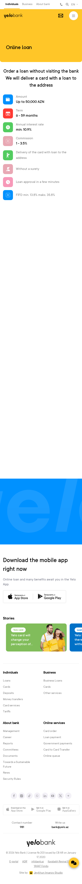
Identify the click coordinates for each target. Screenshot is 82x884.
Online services (54, 723)
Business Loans (52, 681)
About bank (43, 4)
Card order (50, 731)
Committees (10, 750)
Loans (6, 681)
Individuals (11, 4)
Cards (6, 687)
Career (7, 737)
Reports (8, 743)
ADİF (24, 861)
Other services (52, 693)
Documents (10, 756)
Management (11, 731)
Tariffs (6, 711)
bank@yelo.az (60, 827)
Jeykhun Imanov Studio (48, 873)
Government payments (57, 743)
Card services (11, 705)
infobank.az (37, 861)
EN (73, 4)
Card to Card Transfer (56, 750)
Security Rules (12, 779)
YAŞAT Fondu (41, 866)
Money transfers (13, 699)
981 (61, 4)
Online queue (51, 756)
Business (27, 4)
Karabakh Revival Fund (60, 861)
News (6, 773)
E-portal (13, 861)
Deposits (8, 693)
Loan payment (52, 737)
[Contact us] (74, 863)
